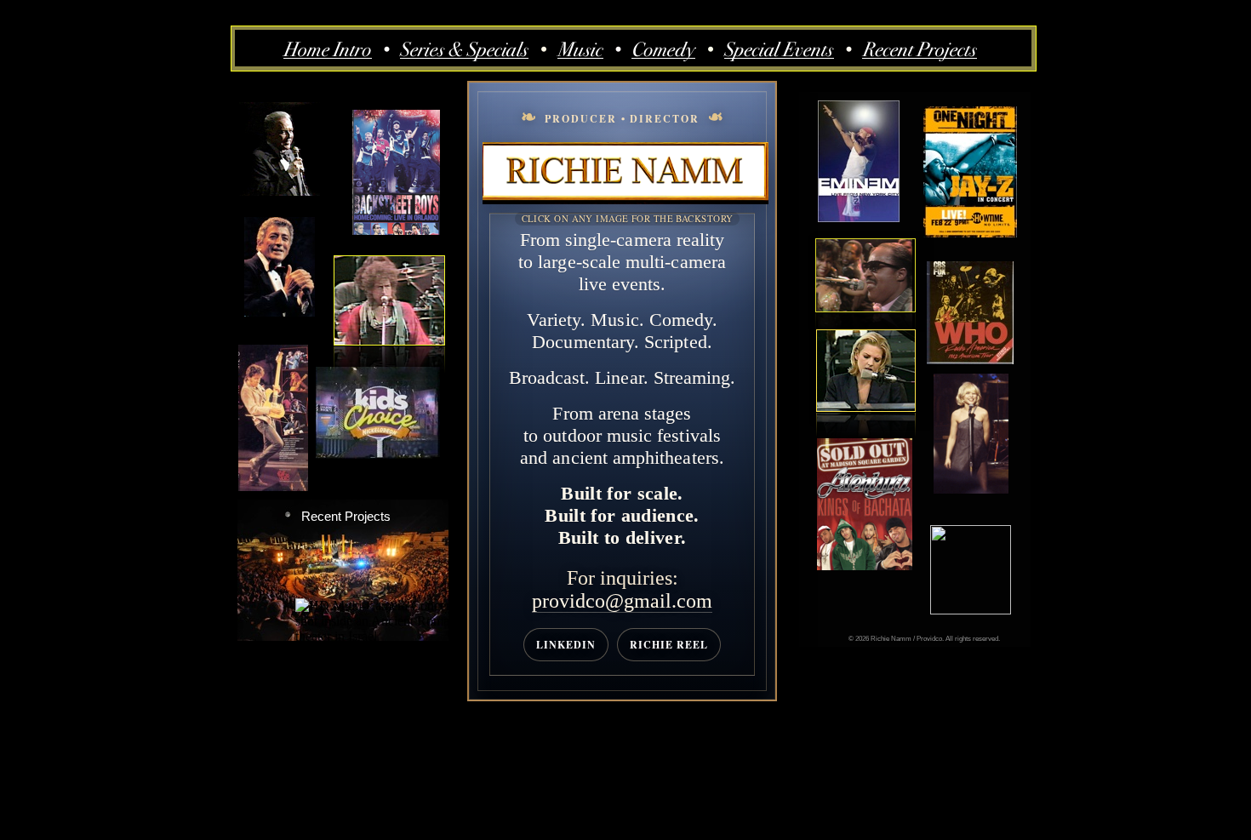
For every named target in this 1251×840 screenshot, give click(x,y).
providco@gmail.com (622, 601)
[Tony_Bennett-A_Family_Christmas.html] (279, 312)
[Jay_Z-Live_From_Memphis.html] (970, 233)
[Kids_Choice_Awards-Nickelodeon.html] (378, 454)
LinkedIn (566, 644)
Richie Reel (669, 644)
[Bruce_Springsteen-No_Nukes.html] (273, 486)
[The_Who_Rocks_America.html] (970, 359)
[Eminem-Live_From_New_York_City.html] (859, 217)
